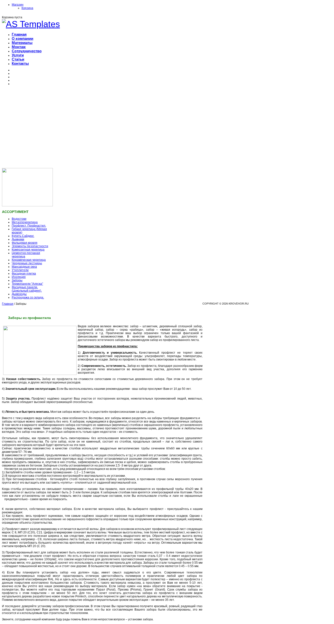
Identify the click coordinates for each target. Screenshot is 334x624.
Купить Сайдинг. (23, 236)
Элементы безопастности (30, 246)
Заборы (17, 280)
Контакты (20, 63)
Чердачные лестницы (27, 263)
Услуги (18, 55)
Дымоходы (19, 294)
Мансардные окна (24, 266)
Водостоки (19, 219)
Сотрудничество (27, 51)
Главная (19, 34)
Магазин (17, 4)
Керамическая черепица (29, 260)
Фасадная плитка (24, 273)
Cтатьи (18, 59)
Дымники (18, 239)
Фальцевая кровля (24, 242)
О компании (22, 38)
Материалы (22, 43)
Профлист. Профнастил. (29, 225)
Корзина (27, 8)
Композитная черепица (28, 249)
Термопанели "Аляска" (27, 284)
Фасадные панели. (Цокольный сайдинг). (27, 289)
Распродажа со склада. (28, 297)
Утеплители (20, 270)
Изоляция (19, 277)
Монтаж (19, 47)
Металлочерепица (25, 222)
